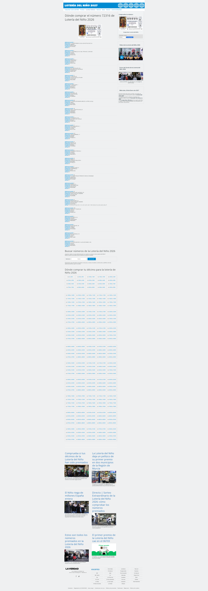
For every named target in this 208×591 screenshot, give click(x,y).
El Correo (97, 579)
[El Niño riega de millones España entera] (77, 507)
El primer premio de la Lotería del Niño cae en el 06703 (103, 538)
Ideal (110, 573)
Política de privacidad (111, 588)
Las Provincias (110, 577)
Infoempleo (123, 575)
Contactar (70, 588)
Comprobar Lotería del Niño (130, 32)
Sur (110, 575)
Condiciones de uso (100, 588)
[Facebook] (76, 576)
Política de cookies (134, 588)
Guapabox (123, 577)
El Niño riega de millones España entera (74, 495)
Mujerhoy (136, 571)
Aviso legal (90, 588)
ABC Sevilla (97, 575)
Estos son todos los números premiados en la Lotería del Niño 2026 (76, 541)
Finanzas (123, 579)
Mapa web (126, 588)
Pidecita (136, 579)
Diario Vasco (110, 568)
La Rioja (97, 581)
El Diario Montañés (110, 579)
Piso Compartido (123, 573)
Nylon (136, 577)
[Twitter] (79, 576)
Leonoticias (123, 568)
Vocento (95, 569)
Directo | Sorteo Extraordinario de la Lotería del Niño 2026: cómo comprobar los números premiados (103, 502)
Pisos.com (136, 568)
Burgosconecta (123, 571)
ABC (97, 573)
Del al (70, 277)
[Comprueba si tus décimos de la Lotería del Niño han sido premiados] (77, 470)
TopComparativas (136, 581)
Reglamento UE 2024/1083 (80, 588)
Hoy (97, 577)
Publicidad (120, 588)
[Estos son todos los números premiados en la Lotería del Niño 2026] (77, 555)
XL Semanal (136, 573)
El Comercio (110, 571)
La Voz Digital (110, 581)
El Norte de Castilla (97, 583)
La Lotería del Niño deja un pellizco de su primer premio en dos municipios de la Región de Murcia (103, 461)
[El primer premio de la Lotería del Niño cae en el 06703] (104, 549)
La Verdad (72, 569)
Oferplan (123, 583)
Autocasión (123, 581)
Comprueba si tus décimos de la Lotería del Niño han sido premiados (76, 458)
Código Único (136, 575)
